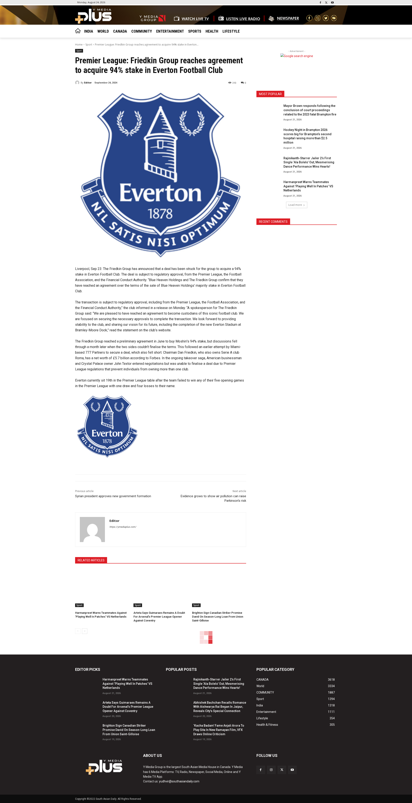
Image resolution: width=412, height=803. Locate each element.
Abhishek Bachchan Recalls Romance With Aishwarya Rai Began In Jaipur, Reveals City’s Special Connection (219, 707)
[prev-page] (77, 631)
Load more (295, 205)
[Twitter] (326, 2)
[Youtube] (332, 2)
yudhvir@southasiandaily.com (179, 781)
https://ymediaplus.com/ (122, 527)
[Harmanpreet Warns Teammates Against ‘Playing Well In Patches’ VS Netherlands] (102, 588)
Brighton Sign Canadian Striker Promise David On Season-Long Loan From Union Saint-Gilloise (217, 616)
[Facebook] (320, 2)
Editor (88, 82)
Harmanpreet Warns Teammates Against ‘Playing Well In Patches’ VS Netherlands (308, 186)
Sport (88, 44)
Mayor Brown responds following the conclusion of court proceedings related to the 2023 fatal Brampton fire (309, 110)
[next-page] (84, 631)
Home (79, 44)
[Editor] (78, 82)
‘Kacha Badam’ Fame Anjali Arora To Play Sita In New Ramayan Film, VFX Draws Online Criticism (218, 730)
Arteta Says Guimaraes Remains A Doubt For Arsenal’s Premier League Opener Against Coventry (159, 616)
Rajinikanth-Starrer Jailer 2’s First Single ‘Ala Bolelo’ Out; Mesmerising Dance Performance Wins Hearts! (308, 162)
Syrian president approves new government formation (113, 496)
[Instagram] (271, 770)
